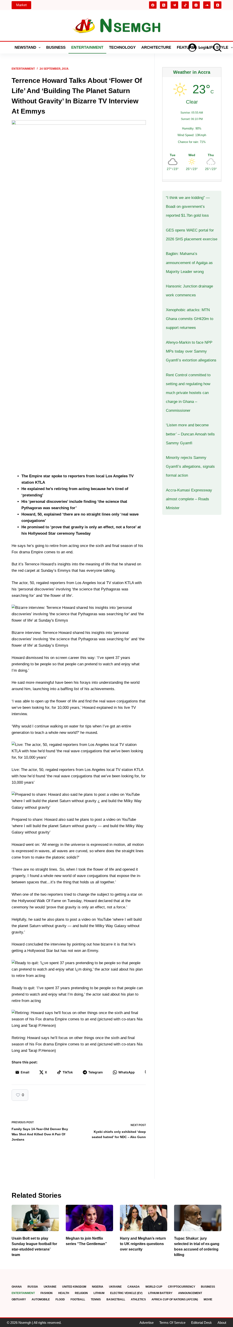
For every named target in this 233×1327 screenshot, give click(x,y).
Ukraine (50, 1286)
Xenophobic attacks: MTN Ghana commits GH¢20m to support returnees (189, 319)
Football (78, 1299)
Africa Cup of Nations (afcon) (175, 1299)
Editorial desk (201, 1322)
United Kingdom (74, 1286)
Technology (122, 47)
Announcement (190, 1293)
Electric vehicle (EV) (126, 1293)
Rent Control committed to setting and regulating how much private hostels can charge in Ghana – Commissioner (188, 393)
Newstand (25, 47)
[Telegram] (174, 5)
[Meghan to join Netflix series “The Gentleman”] (89, 1218)
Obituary (19, 1299)
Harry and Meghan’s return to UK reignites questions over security (143, 1243)
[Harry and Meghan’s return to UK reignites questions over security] (143, 1218)
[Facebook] (153, 5)
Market (21, 5)
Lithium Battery (160, 1293)
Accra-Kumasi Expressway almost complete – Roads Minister (189, 499)
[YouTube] (217, 5)
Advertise (146, 1322)
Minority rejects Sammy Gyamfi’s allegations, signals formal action (190, 466)
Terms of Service (172, 1322)
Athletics (138, 1299)
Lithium (99, 1293)
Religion (81, 1293)
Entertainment (87, 47)
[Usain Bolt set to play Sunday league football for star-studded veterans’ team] (35, 1218)
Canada (133, 1286)
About (222, 1322)
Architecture (156, 47)
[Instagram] (196, 5)
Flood (60, 1299)
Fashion (47, 1293)
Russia (33, 1286)
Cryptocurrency (181, 1286)
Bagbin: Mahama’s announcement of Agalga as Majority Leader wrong (189, 263)
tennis (96, 1299)
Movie (208, 1299)
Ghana (17, 1286)
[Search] (217, 47)
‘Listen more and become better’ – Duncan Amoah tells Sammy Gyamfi (190, 434)
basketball (115, 1299)
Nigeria (97, 1286)
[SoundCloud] (207, 5)
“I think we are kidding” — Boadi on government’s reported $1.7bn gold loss (188, 207)
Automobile (41, 1299)
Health (63, 1293)
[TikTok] (185, 5)
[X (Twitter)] (163, 5)
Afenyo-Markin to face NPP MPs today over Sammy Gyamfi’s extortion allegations (191, 351)
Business (56, 47)
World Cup (153, 1286)
